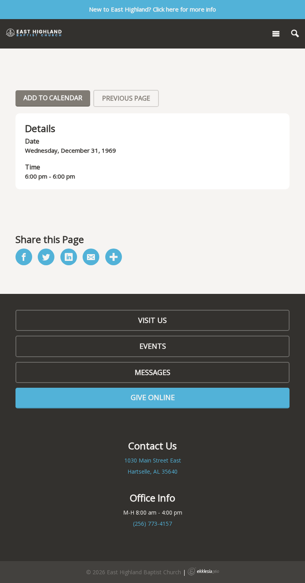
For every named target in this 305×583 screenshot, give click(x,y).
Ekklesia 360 (203, 571)
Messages (152, 372)
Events (152, 346)
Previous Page (126, 98)
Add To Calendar (52, 97)
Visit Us (152, 320)
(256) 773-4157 (152, 523)
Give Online (153, 397)
